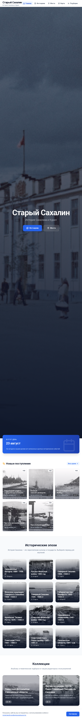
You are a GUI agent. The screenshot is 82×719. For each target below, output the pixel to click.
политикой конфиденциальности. (14, 715)
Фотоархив (34, 228)
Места (53, 228)
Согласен (73, 714)
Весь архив (72, 463)
